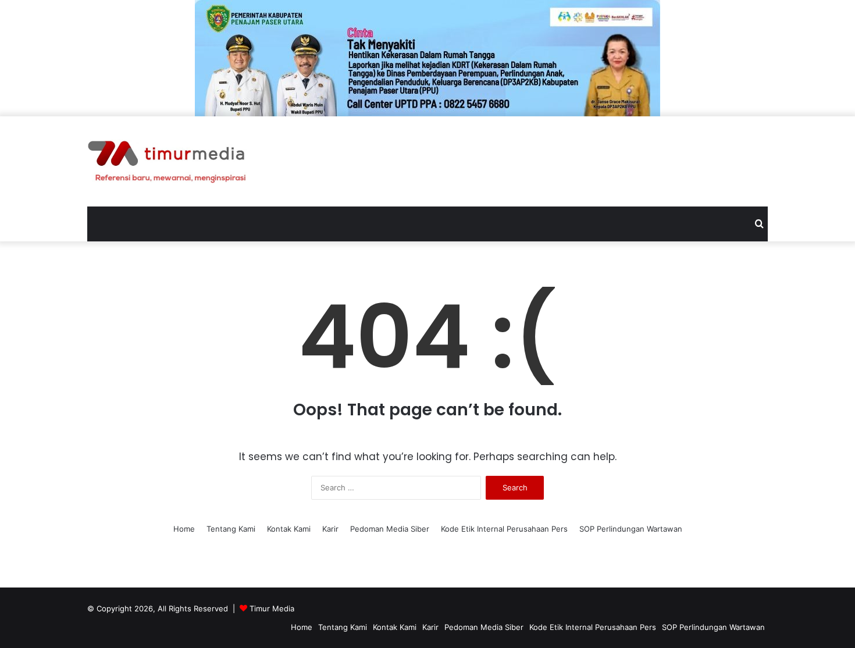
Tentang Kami (230, 528)
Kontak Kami (289, 528)
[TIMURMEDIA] (167, 161)
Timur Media (272, 608)
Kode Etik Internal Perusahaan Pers (504, 528)
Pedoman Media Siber (389, 528)
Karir (330, 528)
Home (184, 528)
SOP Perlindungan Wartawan (630, 528)
